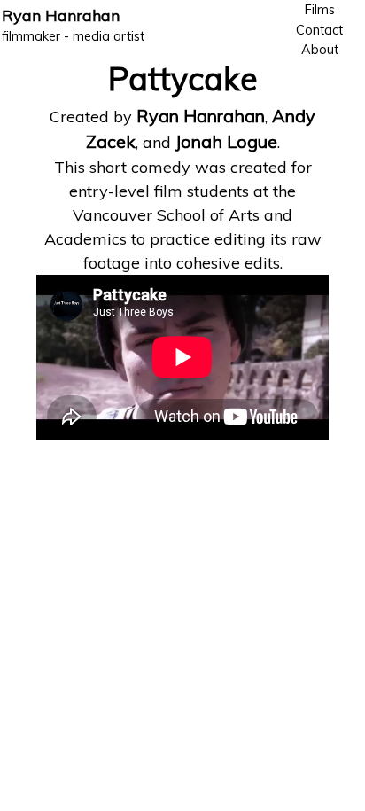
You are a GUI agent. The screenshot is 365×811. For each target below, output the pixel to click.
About (319, 50)
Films (320, 10)
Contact (319, 30)
